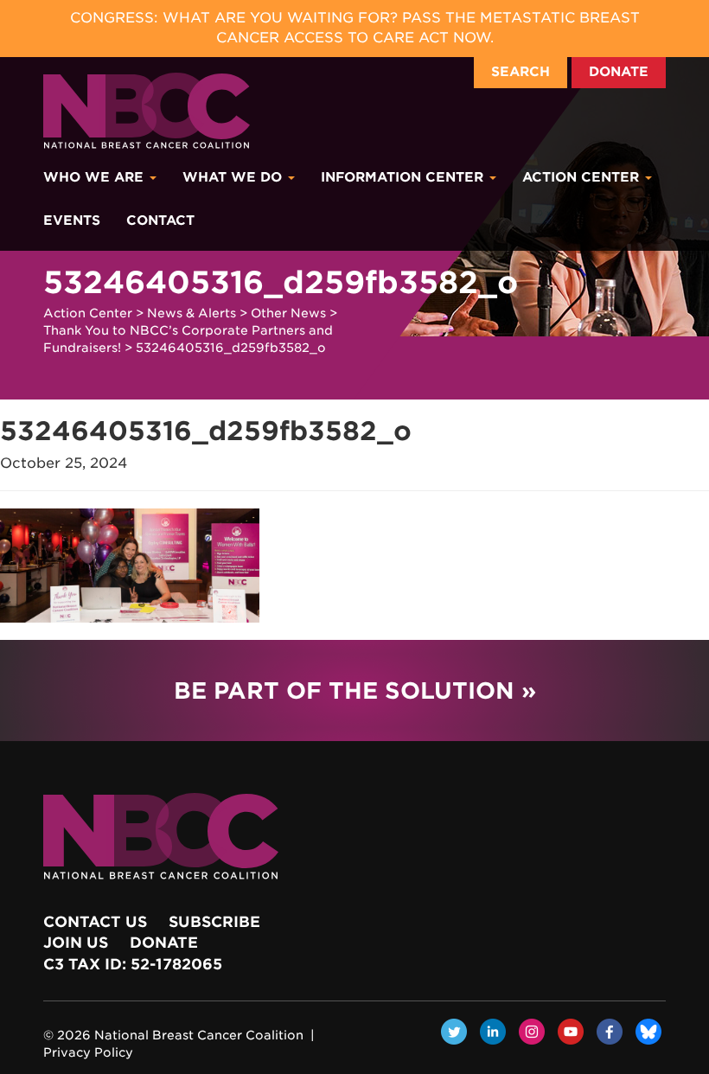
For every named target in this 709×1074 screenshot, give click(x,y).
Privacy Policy (88, 1052)
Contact (160, 220)
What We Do (234, 177)
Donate (618, 72)
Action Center (582, 177)
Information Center (404, 177)
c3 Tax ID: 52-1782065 (132, 964)
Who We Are (95, 177)
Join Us (75, 942)
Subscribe (214, 921)
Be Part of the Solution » (355, 690)
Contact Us (95, 921)
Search (520, 72)
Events (71, 220)
